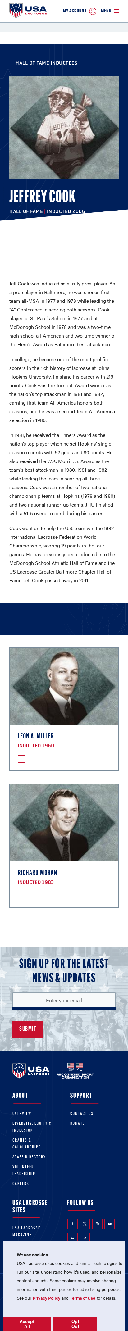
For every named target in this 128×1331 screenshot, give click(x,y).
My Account (75, 11)
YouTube (109, 1224)
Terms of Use (82, 1298)
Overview (21, 1113)
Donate (77, 1123)
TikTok (85, 1238)
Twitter (85, 1224)
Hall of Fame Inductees (46, 63)
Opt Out (75, 1324)
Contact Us (82, 1113)
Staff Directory (29, 1157)
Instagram (97, 1224)
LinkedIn (72, 1238)
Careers (20, 1184)
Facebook (72, 1224)
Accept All (27, 1324)
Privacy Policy (46, 1298)
